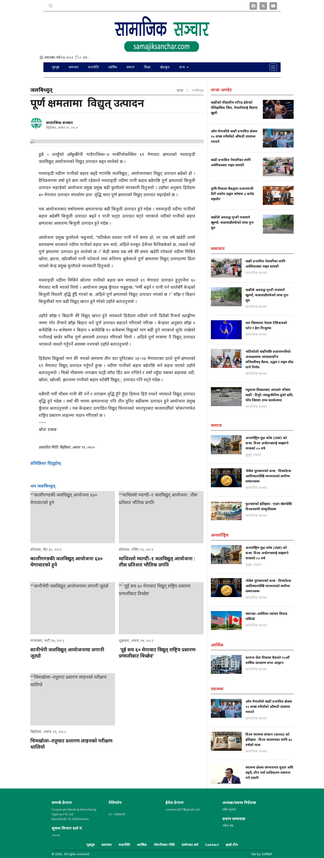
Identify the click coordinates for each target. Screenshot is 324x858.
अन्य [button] (182, 67)
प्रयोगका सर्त (190, 844)
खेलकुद (165, 67)
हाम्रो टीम (232, 844)
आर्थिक (112, 67)
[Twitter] (263, 5)
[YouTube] (273, 5)
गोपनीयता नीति (164, 844)
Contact (212, 844)
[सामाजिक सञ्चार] (36, 124)
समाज (130, 67)
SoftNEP (267, 854)
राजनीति (93, 67)
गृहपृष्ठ (55, 67)
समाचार (74, 67)
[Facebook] (253, 5)
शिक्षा (147, 67)
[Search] (51, 5)
